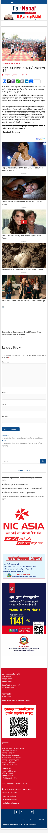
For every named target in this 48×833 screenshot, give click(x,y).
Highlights (6, 64)
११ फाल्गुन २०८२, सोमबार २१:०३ (11, 75)
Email (4, 405)
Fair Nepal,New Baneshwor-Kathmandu (17, 789)
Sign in (24, 820)
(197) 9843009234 (10, 793)
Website (5, 416)
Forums (32, 820)
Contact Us (41, 819)
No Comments (28, 75)
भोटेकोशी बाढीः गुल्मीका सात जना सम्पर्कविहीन (15, 484)
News (13, 64)
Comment (6, 362)
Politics (19, 64)
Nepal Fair (13, 824)
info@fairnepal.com (9, 796)
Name (4, 393)
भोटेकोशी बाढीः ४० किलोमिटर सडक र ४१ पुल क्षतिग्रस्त (18, 492)
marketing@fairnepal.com (11, 803)
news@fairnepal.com (9, 799)
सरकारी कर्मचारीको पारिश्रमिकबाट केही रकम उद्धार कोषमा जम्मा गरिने (22, 488)
